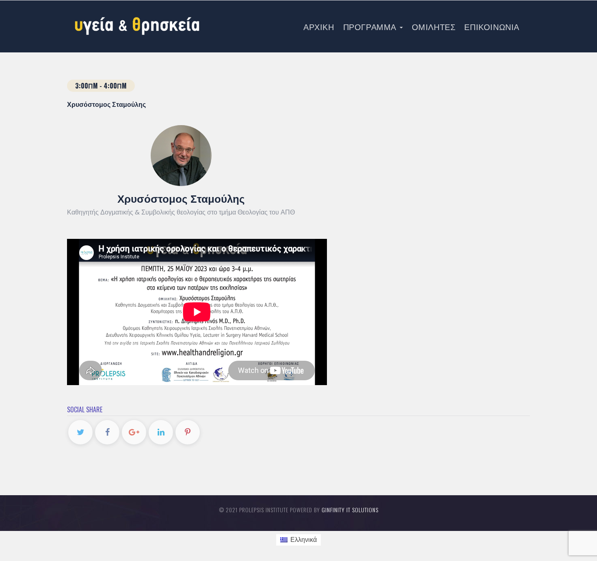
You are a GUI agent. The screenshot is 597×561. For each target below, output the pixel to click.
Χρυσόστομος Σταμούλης (181, 198)
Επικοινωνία (491, 26)
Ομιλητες (434, 26)
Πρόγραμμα (371, 26)
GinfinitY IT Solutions (350, 509)
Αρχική (318, 26)
